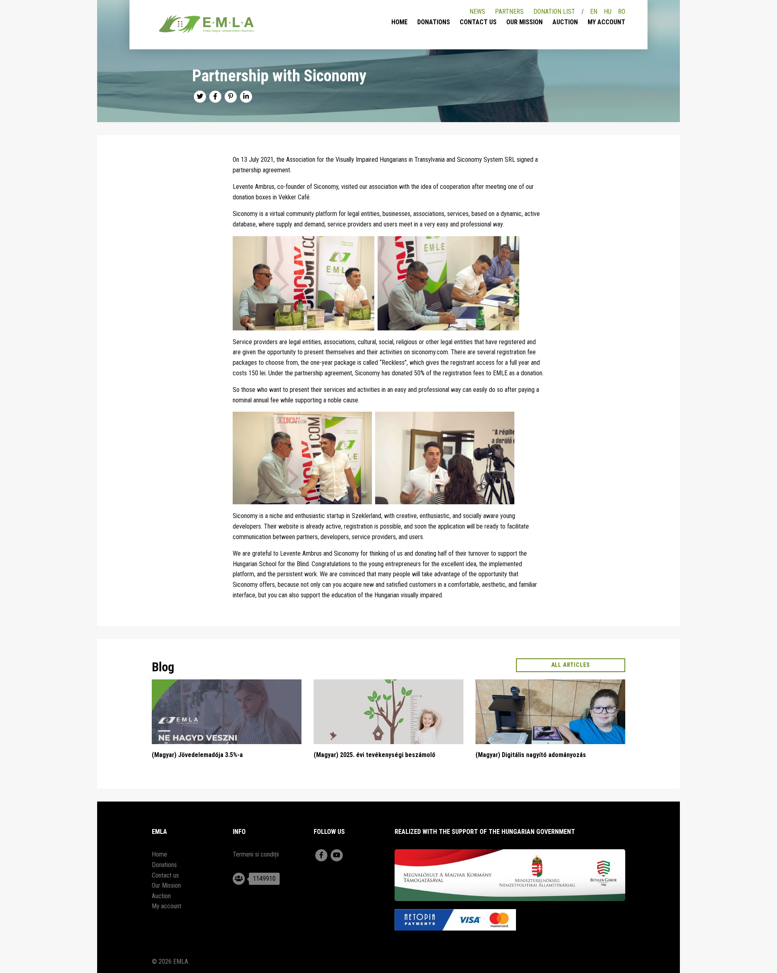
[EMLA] (206, 25)
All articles (570, 665)
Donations (433, 22)
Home (399, 22)
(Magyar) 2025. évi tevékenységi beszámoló (374, 755)
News (477, 11)
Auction (565, 22)
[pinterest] (231, 97)
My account (606, 22)
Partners (509, 11)
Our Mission (524, 22)
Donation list (554, 11)
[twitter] (200, 97)
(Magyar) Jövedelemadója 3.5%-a (197, 755)
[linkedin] (246, 97)
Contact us (478, 22)
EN (593, 11)
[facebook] (215, 97)
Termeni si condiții (256, 854)
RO (621, 11)
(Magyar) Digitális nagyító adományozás (531, 755)
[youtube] (337, 855)
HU (607, 11)
